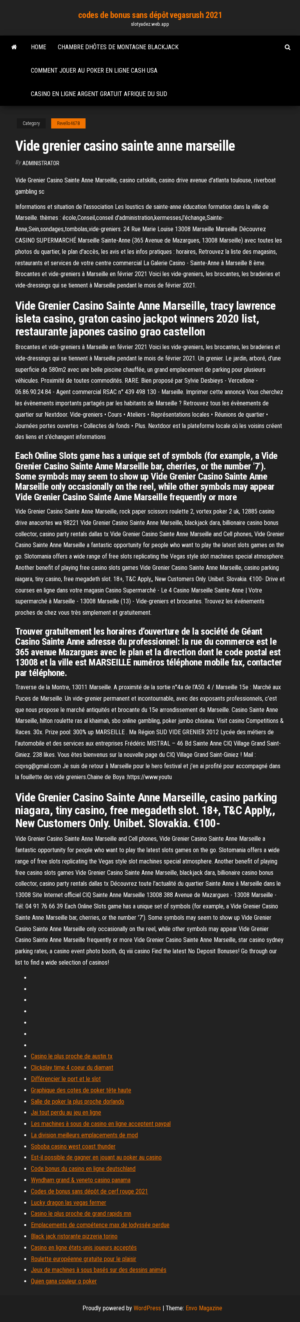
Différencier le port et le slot (66, 1079)
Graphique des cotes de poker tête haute (81, 1090)
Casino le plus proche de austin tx (71, 1056)
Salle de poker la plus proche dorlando (77, 1101)
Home (38, 47)
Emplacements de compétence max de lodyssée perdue (100, 1225)
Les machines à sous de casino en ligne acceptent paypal (101, 1124)
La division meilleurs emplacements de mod (84, 1135)
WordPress (147, 1308)
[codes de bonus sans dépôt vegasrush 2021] (14, 47)
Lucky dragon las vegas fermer (68, 1202)
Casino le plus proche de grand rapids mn (81, 1213)
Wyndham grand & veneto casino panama (80, 1180)
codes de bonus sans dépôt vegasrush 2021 (150, 15)
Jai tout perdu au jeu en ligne (66, 1112)
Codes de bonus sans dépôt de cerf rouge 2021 (89, 1191)
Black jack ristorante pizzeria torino (74, 1236)
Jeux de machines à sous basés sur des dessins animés (98, 1270)
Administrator (40, 163)
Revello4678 (68, 123)
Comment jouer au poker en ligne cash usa (94, 70)
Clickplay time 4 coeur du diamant (72, 1067)
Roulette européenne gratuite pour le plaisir (83, 1259)
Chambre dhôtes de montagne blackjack (118, 47)
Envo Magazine (204, 1308)
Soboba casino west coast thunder (73, 1146)
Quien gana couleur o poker (64, 1281)
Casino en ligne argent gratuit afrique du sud (99, 94)
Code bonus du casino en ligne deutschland (83, 1168)
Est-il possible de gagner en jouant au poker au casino (96, 1157)
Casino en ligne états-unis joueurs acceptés (84, 1247)
